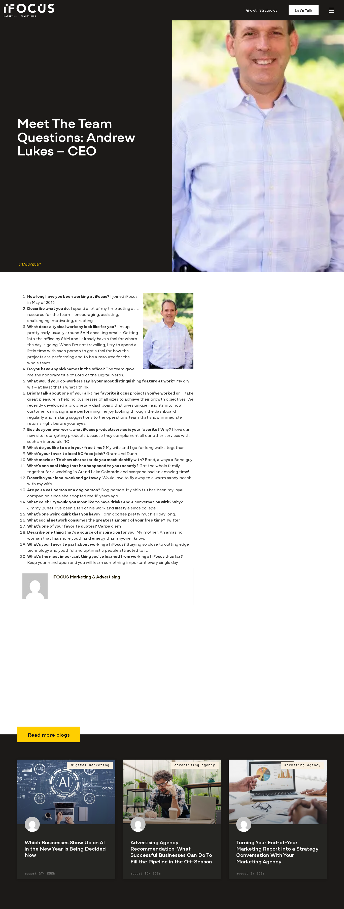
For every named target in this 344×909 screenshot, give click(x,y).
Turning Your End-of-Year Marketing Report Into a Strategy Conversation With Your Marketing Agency (277, 851)
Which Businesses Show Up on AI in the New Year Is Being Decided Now (65, 848)
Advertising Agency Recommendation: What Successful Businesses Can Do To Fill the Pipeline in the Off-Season (171, 851)
